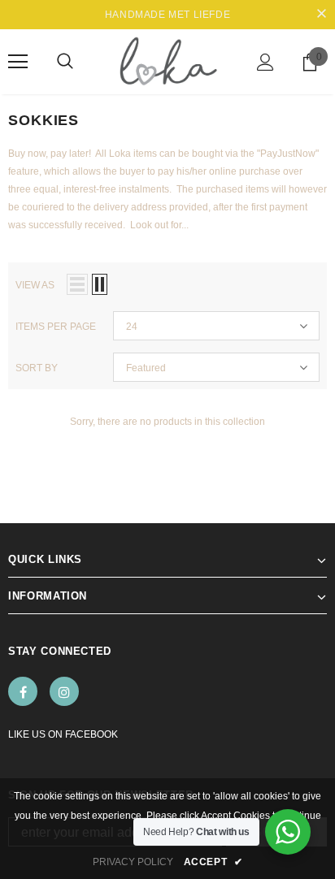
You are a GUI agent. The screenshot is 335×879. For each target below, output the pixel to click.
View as (34, 285)
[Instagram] (64, 691)
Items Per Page (55, 326)
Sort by (36, 368)
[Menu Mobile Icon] (18, 61)
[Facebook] (22, 691)
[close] (321, 14)
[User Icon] (265, 62)
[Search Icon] (65, 62)
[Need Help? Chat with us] (288, 832)
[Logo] (167, 61)
